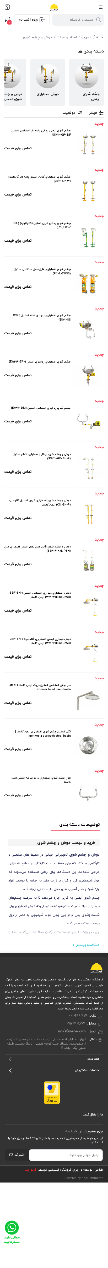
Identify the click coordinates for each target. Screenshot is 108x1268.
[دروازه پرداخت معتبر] (52, 1092)
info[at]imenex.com (72, 1031)
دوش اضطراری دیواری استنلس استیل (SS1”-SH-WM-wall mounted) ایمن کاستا (40, 595)
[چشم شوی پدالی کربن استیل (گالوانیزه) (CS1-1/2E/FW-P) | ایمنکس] (88, 236)
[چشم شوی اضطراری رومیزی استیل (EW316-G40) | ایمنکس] (88, 375)
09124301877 (76, 1024)
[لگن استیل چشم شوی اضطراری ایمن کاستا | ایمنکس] (88, 745)
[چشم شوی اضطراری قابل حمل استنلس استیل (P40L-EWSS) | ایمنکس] (88, 282)
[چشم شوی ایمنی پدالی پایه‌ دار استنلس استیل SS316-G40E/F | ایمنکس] (88, 144)
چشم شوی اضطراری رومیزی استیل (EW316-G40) (40, 362)
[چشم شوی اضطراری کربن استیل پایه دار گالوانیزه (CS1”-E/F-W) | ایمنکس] (88, 190)
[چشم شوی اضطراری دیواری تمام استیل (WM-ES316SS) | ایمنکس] (88, 329)
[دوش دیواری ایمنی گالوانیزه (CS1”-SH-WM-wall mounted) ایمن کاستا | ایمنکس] (88, 652)
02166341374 (78, 1016)
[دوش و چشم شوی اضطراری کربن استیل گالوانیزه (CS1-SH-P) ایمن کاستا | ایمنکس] (88, 514)
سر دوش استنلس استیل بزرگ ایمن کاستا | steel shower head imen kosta (40, 687)
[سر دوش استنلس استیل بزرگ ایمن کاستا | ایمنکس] (88, 698)
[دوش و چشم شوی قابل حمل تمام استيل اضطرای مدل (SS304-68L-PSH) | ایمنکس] (88, 560)
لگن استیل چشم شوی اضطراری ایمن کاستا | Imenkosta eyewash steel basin (43, 734)
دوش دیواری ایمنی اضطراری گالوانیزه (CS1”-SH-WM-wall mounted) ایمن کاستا (40, 641)
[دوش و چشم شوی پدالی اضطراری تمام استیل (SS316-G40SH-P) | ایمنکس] (88, 467)
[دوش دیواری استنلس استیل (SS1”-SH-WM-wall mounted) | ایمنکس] (88, 606)
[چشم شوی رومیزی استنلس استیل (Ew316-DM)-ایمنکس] (88, 421)
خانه (99, 37)
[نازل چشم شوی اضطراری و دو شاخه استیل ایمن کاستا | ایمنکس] (88, 791)
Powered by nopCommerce (83, 1178)
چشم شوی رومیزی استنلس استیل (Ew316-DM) (41, 408)
